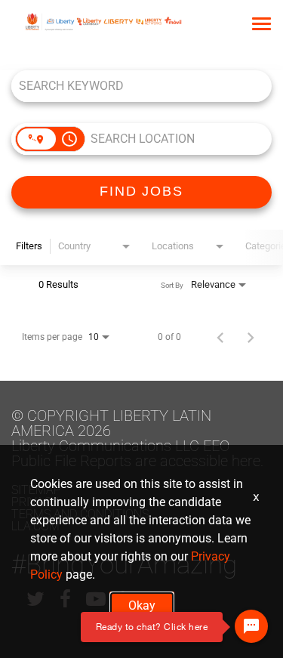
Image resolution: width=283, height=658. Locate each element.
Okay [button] (141, 605)
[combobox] (134, 86)
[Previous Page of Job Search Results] (220, 337)
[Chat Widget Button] (251, 626)
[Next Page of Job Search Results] (250, 337)
